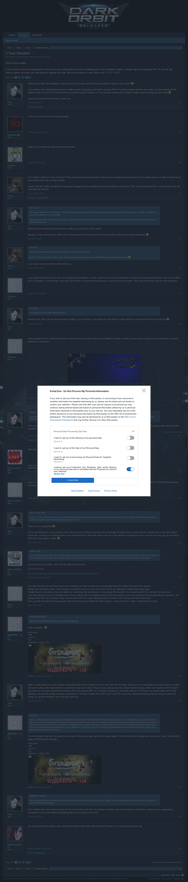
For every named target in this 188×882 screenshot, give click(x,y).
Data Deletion (77, 491)
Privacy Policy (110, 491)
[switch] (130, 438)
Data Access (94, 491)
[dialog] (94, 441)
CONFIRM (72, 480)
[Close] (145, 391)
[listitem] (94, 431)
